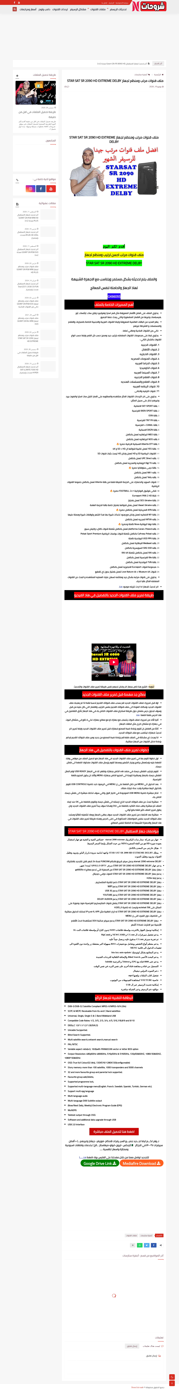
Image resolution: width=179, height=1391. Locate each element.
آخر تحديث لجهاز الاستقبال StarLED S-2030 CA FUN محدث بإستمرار (27, 286)
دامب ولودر (44, 9)
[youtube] (19, 2)
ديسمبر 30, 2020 (47, 107)
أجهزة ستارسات (140, 74)
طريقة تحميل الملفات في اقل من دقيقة (37, 114)
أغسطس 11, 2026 (29, 212)
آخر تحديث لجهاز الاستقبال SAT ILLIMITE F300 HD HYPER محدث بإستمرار (27, 369)
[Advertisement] (89, 38)
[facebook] (14, 2)
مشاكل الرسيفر (78, 9)
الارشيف (111, 2)
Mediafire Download (140, 1163)
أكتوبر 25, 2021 (30, 315)
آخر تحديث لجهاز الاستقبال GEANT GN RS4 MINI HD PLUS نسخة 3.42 (119, 63)
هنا (120, 587)
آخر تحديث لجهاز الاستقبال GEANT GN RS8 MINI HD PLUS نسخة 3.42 (27, 217)
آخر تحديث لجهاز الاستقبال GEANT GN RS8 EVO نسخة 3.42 (27, 252)
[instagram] (30, 188)
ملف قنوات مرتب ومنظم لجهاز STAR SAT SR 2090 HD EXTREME (28, 338)
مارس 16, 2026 (30, 229)
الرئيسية (157, 74)
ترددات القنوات (60, 9)
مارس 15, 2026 (30, 363)
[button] (153, 1245)
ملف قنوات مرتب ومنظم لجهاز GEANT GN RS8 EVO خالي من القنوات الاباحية (27, 303)
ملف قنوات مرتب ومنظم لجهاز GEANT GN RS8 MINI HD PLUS (27, 269)
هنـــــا (82, 1157)
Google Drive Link (98, 1163)
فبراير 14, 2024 (30, 280)
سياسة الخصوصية (122, 2)
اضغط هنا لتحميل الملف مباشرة (114, 1131)
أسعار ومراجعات (28, 9)
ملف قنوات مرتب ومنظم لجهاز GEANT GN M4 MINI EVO (27, 321)
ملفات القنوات (98, 9)
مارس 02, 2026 (30, 263)
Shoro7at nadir (137, 1387)
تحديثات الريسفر (118, 9)
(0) (65, 86)
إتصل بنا (104, 2)
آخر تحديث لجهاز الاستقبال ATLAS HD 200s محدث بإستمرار (27, 235)
